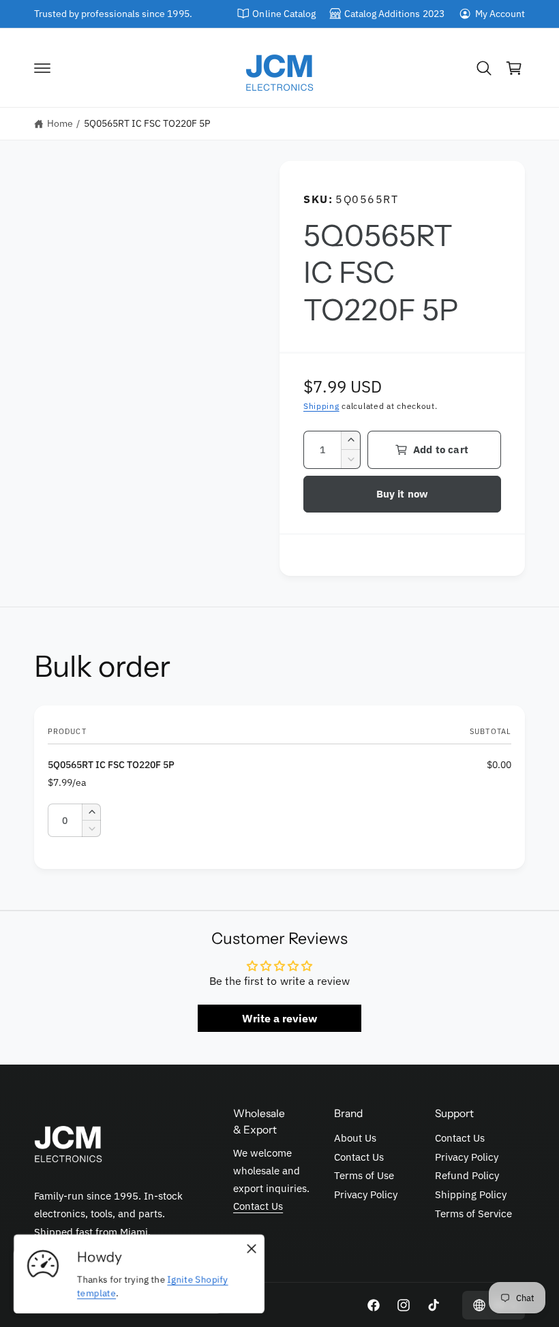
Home (60, 123)
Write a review (279, 1018)
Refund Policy (467, 1175)
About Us (355, 1137)
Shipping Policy (471, 1194)
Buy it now (402, 493)
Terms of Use (364, 1175)
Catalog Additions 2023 (394, 13)
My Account (500, 13)
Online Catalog (283, 13)
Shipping (321, 406)
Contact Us (258, 1206)
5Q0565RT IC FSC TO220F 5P (147, 123)
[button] (42, 68)
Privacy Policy (365, 1194)
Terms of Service (473, 1213)
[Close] (251, 1248)
